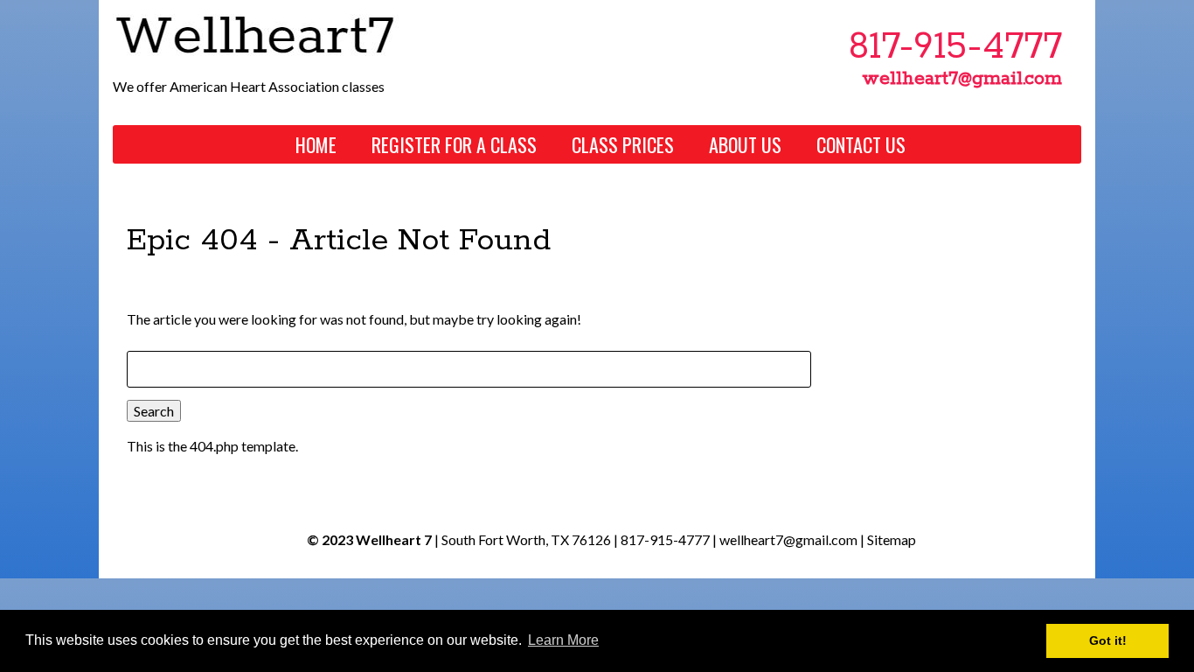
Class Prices (623, 144)
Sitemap (891, 539)
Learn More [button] (563, 640)
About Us (745, 144)
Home (316, 144)
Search (154, 410)
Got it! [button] (1108, 641)
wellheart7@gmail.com (788, 539)
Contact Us (861, 144)
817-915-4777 (665, 539)
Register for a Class (454, 144)
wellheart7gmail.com (962, 78)
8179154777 (955, 47)
